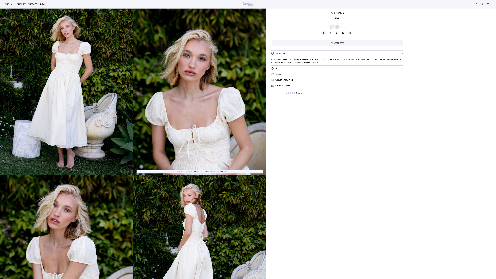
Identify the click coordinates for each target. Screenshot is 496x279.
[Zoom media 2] (199, 92)
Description (280, 53)
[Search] (477, 4)
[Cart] (488, 4)
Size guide (279, 74)
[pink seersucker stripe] (337, 27)
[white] (342, 27)
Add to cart (339, 43)
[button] (290, 93)
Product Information (284, 80)
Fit (276, 68)
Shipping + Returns (282, 86)
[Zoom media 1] (66, 92)
